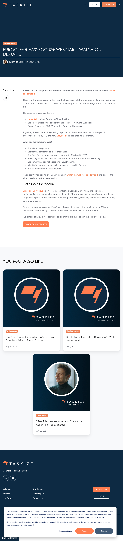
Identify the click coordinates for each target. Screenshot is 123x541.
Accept (84, 531)
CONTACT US (109, 4)
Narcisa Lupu (17, 62)
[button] (85, 5)
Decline (104, 531)
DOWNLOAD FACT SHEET (36, 224)
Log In (94, 4)
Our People (38, 488)
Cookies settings (65, 531)
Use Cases (7, 498)
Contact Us (38, 498)
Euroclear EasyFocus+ (33, 190)
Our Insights (38, 493)
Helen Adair (33, 119)
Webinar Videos (10, 43)
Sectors (6, 493)
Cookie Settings (9, 538)
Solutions (7, 488)
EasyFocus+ (62, 135)
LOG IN (101, 496)
